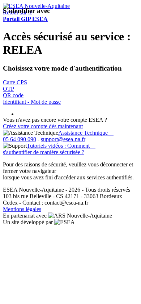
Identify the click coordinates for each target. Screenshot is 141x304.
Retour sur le (25, 15)
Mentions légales (22, 209)
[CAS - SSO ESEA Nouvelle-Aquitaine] (36, 6)
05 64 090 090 (19, 139)
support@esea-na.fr (63, 139)
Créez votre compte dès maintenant (43, 126)
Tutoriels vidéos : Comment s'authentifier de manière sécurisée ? (49, 149)
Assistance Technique (86, 133)
